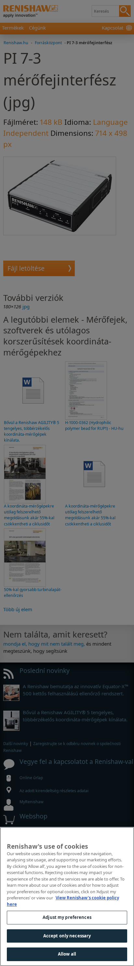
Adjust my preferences (67, 917)
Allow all (67, 954)
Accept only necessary (67, 936)
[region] (67, 896)
